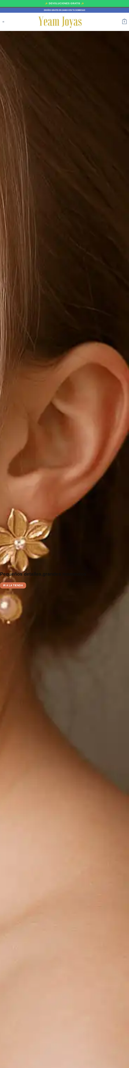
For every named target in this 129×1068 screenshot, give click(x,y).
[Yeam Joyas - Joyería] (60, 22)
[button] (3, 22)
